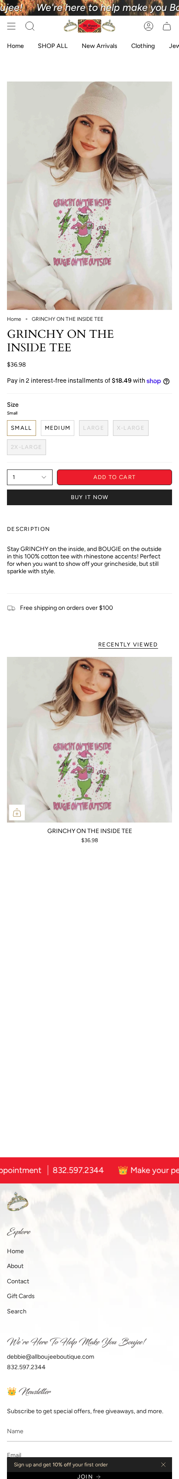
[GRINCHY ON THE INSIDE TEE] (89, 740)
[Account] (148, 26)
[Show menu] (11, 26)
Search (17, 1311)
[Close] (163, 1464)
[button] (30, 26)
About (15, 1266)
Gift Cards (21, 1296)
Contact (18, 1281)
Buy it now (90, 497)
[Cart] (167, 26)
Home (14, 319)
